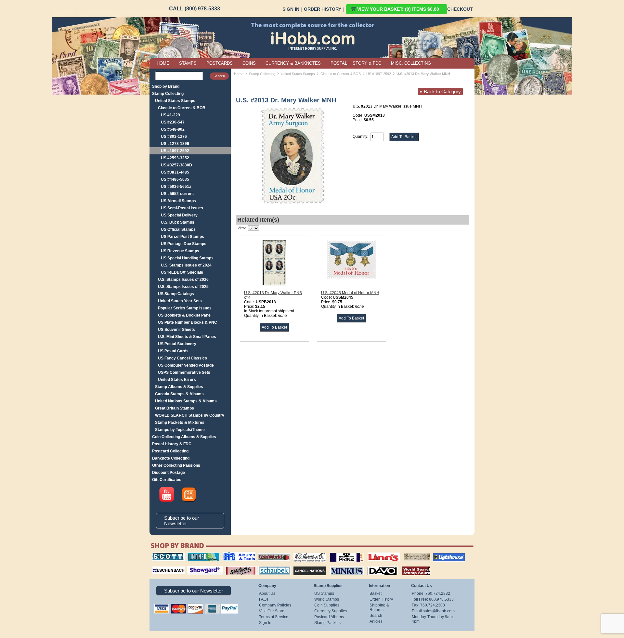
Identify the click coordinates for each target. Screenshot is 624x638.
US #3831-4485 (175, 172)
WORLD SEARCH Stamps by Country (189, 415)
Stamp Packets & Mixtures (179, 422)
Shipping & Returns (379, 607)
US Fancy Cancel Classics (182, 358)
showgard (193, 565)
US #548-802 (173, 129)
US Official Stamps (178, 229)
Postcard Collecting (170, 451)
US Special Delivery (179, 215)
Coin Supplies (326, 605)
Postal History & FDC (171, 444)
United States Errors (177, 379)
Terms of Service (273, 617)
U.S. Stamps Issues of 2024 (186, 265)
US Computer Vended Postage (186, 365)
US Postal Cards (173, 351)
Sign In (290, 9)
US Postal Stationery (177, 344)
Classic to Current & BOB (181, 108)
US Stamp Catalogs (176, 294)
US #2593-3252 (175, 158)
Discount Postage (168, 472)
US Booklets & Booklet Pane (184, 315)
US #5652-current (177, 193)
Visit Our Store (271, 611)
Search (376, 615)
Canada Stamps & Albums (179, 394)
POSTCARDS (219, 63)
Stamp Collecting (168, 93)
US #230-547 (173, 122)
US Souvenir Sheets (176, 329)
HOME (163, 63)
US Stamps (324, 593)
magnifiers (159, 565)
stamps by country (411, 565)
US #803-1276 (174, 136)
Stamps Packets (304, 565)
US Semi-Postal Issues (182, 208)
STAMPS (188, 63)
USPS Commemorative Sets (184, 372)
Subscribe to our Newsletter (181, 520)
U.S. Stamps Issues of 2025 (183, 286)
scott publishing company (163, 554)
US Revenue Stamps (180, 251)
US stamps (404, 552)
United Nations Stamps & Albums (186, 401)
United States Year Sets (180, 301)
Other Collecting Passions (176, 465)
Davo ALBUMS (373, 565)
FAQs (263, 599)
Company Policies (275, 605)
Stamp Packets (327, 622)
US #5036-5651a (176, 186)
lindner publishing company (200, 554)
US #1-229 (170, 115)
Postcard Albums (329, 617)
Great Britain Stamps (174, 408)
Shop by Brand (165, 86)
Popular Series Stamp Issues (185, 308)
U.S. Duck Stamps (177, 222)
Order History (322, 9)
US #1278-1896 (175, 143)
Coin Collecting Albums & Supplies (184, 437)
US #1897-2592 (175, 151)
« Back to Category (440, 91)
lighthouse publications (441, 554)
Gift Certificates (166, 479)
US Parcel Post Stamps (182, 236)
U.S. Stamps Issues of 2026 (183, 279)
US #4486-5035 (175, 179)
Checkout (460, 9)
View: (242, 228)
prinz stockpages (340, 552)
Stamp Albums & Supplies (179, 386)
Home (238, 74)
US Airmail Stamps (178, 201)
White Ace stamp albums (234, 567)
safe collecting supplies (232, 554)
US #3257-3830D (176, 165)
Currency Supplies (330, 611)
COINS (249, 63)
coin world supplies (272, 552)
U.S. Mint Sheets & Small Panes (187, 336)
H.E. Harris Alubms (306, 552)
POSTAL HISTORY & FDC (356, 63)
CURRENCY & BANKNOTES (293, 63)
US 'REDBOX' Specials (182, 272)
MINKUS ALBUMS (341, 565)
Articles (376, 621)
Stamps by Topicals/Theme (180, 429)
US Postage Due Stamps (183, 243)
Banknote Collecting (170, 458)
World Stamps (326, 599)
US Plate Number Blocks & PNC (187, 322)
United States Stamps (175, 100)
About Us (267, 593)
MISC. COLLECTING (411, 63)
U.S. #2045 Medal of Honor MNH (350, 293)
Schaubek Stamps (271, 565)
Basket (376, 593)
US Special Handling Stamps (187, 258)
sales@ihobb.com (439, 611)
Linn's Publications (376, 552)
